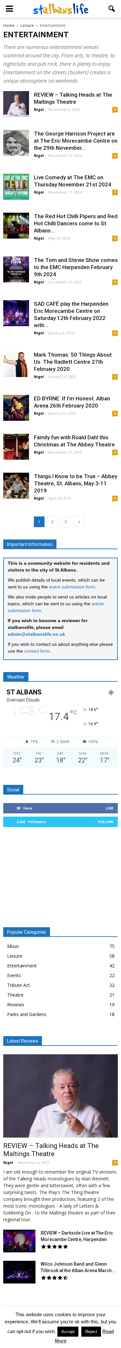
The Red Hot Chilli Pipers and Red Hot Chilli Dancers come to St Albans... (75, 223)
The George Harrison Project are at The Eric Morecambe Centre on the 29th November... (75, 140)
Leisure (14, 956)
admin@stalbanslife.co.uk (36, 634)
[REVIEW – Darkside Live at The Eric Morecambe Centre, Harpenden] (19, 1241)
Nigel (39, 109)
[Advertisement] (60, 879)
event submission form (72, 586)
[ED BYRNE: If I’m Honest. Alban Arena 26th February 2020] (16, 408)
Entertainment (22, 966)
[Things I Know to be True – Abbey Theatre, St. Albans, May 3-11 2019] (16, 486)
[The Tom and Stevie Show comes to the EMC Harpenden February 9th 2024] (16, 269)
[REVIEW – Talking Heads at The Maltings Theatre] (16, 104)
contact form (37, 651)
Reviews (15, 1004)
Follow (105, 821)
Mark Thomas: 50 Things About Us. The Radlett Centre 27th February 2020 (73, 361)
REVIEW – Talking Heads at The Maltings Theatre (51, 1150)
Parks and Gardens (26, 1014)
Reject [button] (91, 1331)
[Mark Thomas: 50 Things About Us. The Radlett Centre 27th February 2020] (16, 364)
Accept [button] (68, 1331)
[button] (112, 9)
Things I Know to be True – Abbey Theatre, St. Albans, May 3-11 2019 (75, 483)
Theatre (15, 995)
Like (109, 808)
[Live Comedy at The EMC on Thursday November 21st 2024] (16, 187)
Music (13, 946)
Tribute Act (18, 985)
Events (14, 975)
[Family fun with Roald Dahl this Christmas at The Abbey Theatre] (16, 447)
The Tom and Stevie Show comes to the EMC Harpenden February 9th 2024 (76, 267)
